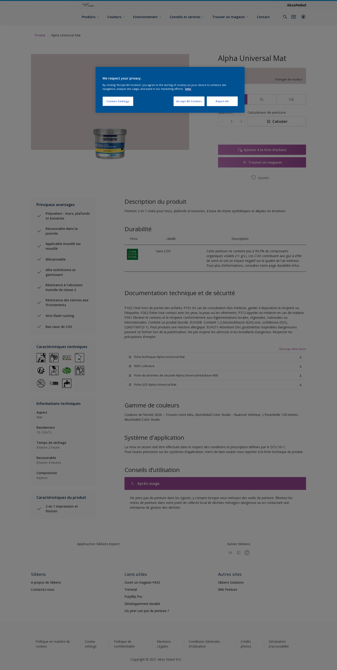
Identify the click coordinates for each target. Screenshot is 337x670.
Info (188, 89)
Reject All (222, 101)
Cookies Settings (118, 101)
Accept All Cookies (189, 101)
